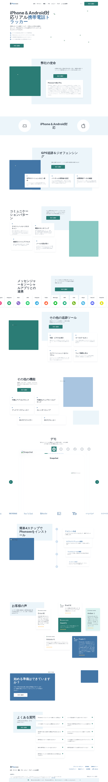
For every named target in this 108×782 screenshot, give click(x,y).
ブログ (30, 770)
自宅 (11, 770)
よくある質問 (36, 770)
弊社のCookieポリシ (59, 780)
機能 (19, 770)
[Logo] (14, 767)
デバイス (15, 770)
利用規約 (87, 766)
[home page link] (14, 3)
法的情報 (88, 769)
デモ (22, 770)
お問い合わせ (95, 769)
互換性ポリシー (94, 766)
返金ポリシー (81, 769)
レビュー (26, 770)
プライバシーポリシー (78, 766)
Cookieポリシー (72, 769)
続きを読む (53, 777)
